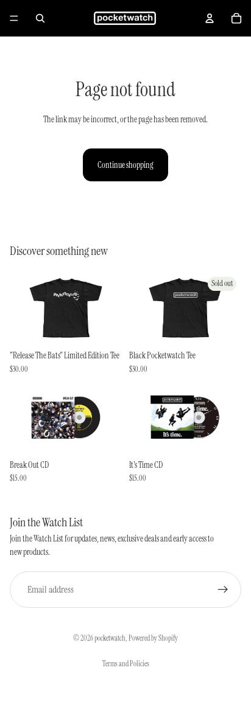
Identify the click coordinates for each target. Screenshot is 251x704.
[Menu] (14, 18)
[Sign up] (223, 589)
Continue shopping (125, 164)
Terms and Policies (125, 664)
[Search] (40, 18)
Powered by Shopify (153, 638)
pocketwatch (109, 638)
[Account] (209, 18)
